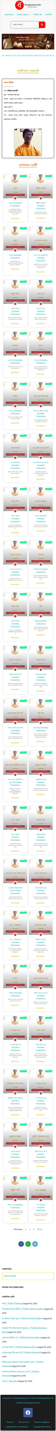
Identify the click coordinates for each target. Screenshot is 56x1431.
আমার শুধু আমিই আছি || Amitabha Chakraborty (41, 414)
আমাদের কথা (8, 15)
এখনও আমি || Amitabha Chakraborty (15, 837)
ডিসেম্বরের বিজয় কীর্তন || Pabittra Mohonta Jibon (23, 1309)
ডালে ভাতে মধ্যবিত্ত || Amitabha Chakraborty (40, 258)
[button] (23, 15)
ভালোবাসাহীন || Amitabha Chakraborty (15, 465)
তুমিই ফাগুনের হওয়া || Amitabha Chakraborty (40, 996)
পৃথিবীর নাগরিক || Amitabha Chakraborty (41, 206)
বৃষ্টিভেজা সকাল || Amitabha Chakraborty (41, 942)
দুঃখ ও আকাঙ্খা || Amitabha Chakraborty (15, 942)
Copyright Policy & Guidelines (16, 1427)
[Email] (35, 1244)
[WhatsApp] (28, 1244)
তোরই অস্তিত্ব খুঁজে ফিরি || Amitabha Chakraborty (15, 730)
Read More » (15, 218)
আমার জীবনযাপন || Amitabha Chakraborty (40, 891)
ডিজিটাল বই (38, 15)
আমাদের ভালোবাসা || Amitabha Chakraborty (15, 677)
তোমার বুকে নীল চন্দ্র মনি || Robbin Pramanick (21, 1353)
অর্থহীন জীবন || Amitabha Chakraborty (15, 311)
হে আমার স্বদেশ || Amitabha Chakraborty (15, 1047)
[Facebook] (21, 1244)
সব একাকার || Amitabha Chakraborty (41, 1207)
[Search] (42, 25)
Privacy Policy (24, 1422)
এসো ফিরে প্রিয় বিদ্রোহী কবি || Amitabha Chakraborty (15, 891)
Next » (40, 1229)
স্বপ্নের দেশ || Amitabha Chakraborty (41, 311)
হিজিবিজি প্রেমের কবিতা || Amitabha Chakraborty (15, 1101)
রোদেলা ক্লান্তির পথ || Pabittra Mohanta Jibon (21, 1338)
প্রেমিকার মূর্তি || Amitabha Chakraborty (41, 837)
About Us (10, 1422)
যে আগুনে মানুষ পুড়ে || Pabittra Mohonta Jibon (22, 1319)
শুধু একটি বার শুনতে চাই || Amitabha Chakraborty (40, 465)
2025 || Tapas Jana (10, 1381)
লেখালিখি (48, 15)
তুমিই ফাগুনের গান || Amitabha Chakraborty (41, 1154)
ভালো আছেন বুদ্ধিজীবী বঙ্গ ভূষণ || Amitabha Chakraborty (15, 782)
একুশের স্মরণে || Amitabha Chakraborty (15, 1154)
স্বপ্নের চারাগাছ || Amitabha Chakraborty (40, 677)
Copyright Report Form (42, 1427)
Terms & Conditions (41, 1422)
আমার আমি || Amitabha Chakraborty (15, 519)
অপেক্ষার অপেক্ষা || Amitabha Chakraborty (15, 572)
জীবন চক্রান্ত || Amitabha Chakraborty (41, 1047)
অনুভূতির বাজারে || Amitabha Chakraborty (40, 782)
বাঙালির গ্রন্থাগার (22, 15)
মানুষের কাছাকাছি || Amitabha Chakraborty (40, 519)
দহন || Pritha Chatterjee (12, 1304)
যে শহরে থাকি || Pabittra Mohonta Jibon (19, 1347)
